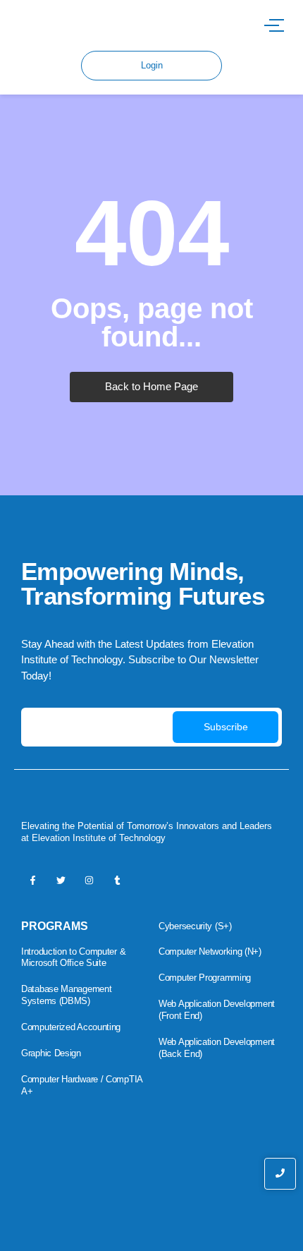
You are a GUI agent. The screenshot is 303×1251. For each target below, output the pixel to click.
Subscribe (226, 726)
